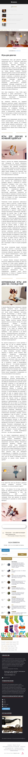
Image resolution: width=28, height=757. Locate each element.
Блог (9, 30)
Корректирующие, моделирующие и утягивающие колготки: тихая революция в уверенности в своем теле (19, 608)
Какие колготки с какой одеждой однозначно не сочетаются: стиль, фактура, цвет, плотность (19, 576)
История (13, 579)
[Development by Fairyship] (22, 753)
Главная (9, 745)
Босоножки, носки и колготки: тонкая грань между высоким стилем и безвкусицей (18, 593)
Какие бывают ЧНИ (14, 642)
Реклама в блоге (18, 748)
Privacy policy (16, 745)
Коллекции (14, 586)
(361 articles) (18, 50)
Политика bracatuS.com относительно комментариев (14, 750)
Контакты (22, 746)
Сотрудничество (9, 748)
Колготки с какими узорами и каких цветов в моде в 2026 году (19, 613)
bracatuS (3, 642)
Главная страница (4, 30)
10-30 (4, 701)
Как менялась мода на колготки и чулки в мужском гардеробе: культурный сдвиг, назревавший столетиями (19, 583)
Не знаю (5, 706)
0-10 (4, 699)
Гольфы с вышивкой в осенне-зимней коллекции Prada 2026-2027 (19, 589)
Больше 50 (5, 704)
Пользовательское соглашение (11, 746)
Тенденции (14, 591)
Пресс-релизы (14, 561)
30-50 (4, 702)
